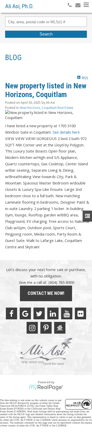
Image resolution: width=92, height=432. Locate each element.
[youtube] (66, 313)
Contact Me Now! (46, 293)
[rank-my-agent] (59, 328)
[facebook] (11, 313)
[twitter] (39, 313)
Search (46, 34)
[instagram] (32, 328)
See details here (66, 132)
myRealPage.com (46, 387)
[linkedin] (53, 313)
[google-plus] (25, 313)
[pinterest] (46, 328)
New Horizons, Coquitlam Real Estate (46, 108)
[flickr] (80, 313)
